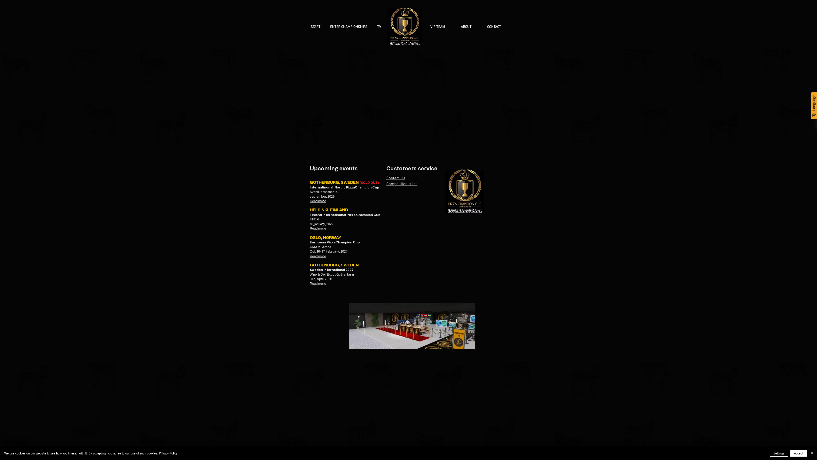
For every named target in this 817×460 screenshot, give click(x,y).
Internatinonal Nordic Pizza (332, 187)
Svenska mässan (322, 192)
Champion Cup (367, 187)
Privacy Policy (168, 453)
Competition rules (401, 184)
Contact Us (395, 178)
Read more (318, 201)
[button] (350, 27)
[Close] (811, 453)
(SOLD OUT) (369, 182)
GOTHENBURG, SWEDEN (335, 182)
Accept (798, 453)
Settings (778, 453)
